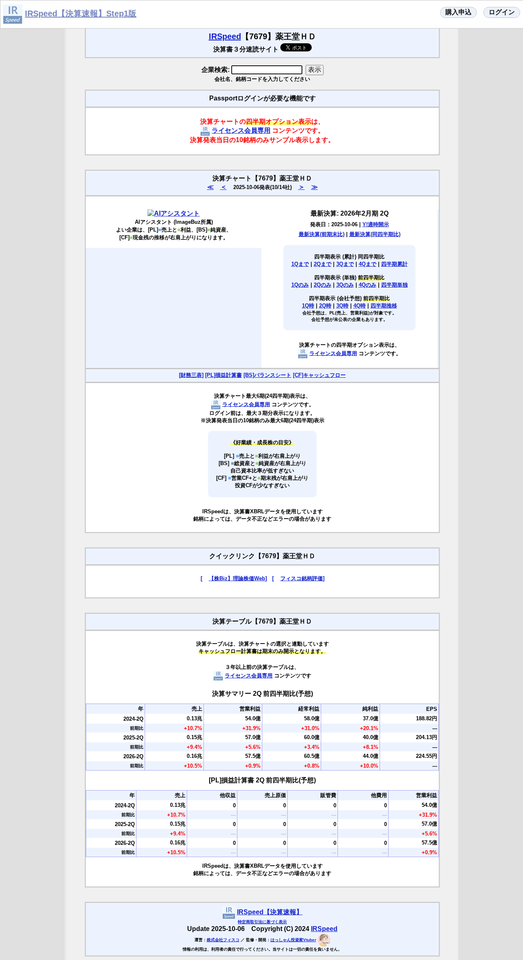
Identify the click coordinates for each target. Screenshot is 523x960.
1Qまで (300, 264)
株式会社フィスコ (223, 940)
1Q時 (308, 306)
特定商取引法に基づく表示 (262, 922)
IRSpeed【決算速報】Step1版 (80, 13)
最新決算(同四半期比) (374, 234)
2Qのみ (322, 285)
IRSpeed (225, 36)
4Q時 (359, 306)
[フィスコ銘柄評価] (298, 578)
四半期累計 (394, 264)
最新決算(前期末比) (321, 234)
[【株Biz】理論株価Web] (234, 578)
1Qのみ (300, 285)
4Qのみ (367, 285)
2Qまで (322, 264)
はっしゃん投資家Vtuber (293, 940)
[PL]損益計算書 (223, 375)
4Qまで (367, 264)
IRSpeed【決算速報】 (270, 912)
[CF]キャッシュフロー (319, 375)
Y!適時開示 (375, 224)
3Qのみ (345, 285)
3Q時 (342, 306)
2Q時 (325, 306)
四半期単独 (394, 285)
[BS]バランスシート (267, 375)
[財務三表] (191, 375)
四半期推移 (384, 306)
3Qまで (345, 264)
